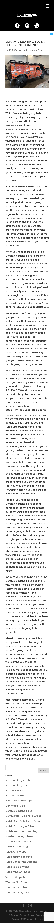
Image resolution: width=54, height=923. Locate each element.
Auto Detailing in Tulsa (18, 780)
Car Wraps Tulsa (15, 805)
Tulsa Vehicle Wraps (17, 867)
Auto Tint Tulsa (14, 790)
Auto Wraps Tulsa (15, 795)
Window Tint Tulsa (16, 887)
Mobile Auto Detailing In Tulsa (22, 821)
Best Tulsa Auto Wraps (18, 800)
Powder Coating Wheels (19, 836)
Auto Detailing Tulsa (17, 785)
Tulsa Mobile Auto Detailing (21, 862)
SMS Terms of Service (32, 918)
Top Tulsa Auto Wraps (18, 841)
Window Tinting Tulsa (17, 892)
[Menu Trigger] (47, 6)
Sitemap (13, 915)
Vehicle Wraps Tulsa (17, 877)
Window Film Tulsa (16, 882)
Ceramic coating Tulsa (31, 50)
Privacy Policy (27, 915)
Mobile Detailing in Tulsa (19, 826)
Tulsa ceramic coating (18, 856)
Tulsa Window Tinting (17, 872)
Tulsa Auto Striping (16, 846)
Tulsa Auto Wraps (15, 851)
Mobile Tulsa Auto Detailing (21, 831)
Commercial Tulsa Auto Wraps (23, 816)
